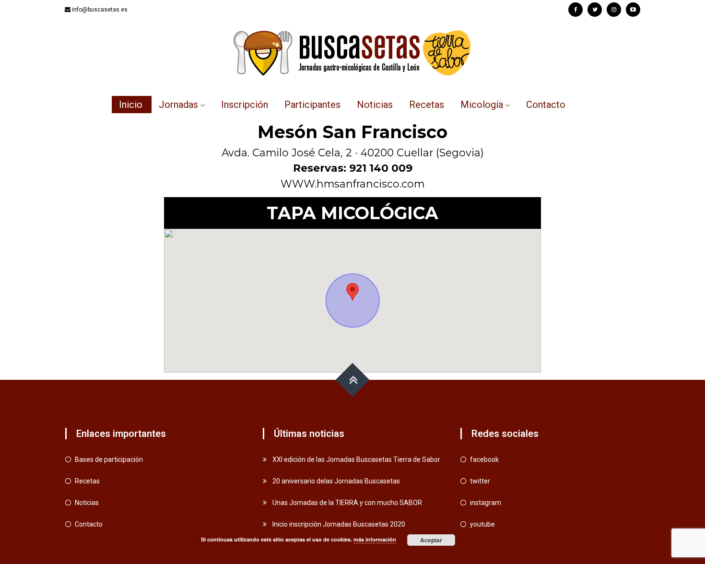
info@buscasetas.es (100, 9)
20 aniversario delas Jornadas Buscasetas (336, 481)
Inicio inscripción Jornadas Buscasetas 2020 (338, 524)
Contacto (545, 104)
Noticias (375, 104)
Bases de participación (109, 459)
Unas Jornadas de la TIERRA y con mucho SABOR (347, 502)
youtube (482, 524)
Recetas (426, 104)
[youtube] (633, 9)
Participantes (312, 104)
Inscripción (244, 104)
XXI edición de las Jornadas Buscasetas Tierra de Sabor (356, 459)
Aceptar (431, 540)
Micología (481, 104)
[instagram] (614, 9)
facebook (484, 459)
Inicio (130, 104)
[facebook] (575, 9)
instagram (485, 502)
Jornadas (178, 104)
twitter (480, 481)
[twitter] (595, 9)
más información (374, 539)
